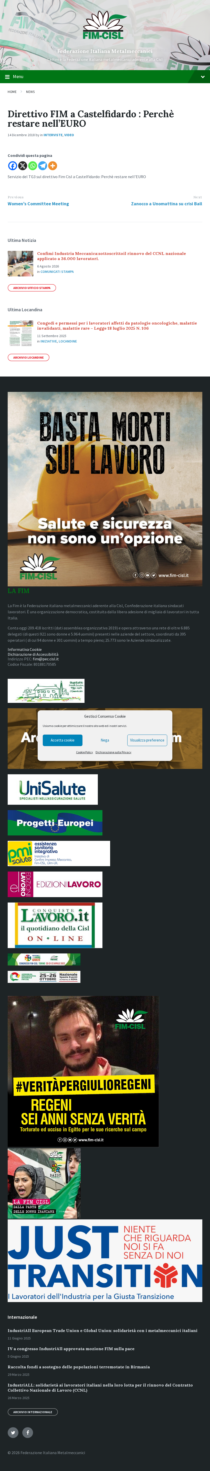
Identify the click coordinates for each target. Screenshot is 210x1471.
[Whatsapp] (32, 165)
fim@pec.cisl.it (46, 658)
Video (69, 135)
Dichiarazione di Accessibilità (33, 654)
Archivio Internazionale (32, 1412)
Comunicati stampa (57, 271)
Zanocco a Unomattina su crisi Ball (166, 204)
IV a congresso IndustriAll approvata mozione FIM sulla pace (71, 1348)
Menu (18, 76)
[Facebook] (12, 165)
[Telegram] (42, 165)
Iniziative (48, 341)
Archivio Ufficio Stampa (31, 288)
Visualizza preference (147, 740)
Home (12, 92)
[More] (52, 165)
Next (197, 197)
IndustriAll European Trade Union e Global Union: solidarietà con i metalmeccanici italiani (102, 1330)
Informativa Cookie (25, 649)
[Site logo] (105, 42)
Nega (105, 740)
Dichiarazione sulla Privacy (113, 752)
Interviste (53, 135)
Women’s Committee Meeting (38, 204)
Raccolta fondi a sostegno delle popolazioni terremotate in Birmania (79, 1366)
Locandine (68, 341)
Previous (16, 197)
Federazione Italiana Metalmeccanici (105, 51)
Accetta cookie (63, 740)
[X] (22, 165)
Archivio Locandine (28, 357)
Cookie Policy (84, 752)
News (30, 92)
